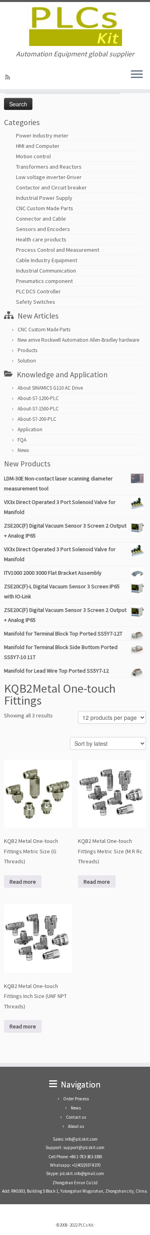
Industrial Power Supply (44, 197)
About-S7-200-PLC (37, 419)
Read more (23, 881)
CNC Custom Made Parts (44, 208)
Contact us (76, 1117)
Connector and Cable (41, 218)
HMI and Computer (38, 145)
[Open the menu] (137, 75)
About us (76, 1126)
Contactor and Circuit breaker (51, 187)
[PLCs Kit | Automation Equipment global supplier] (75, 26)
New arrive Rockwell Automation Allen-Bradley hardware (78, 340)
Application (30, 429)
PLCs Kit (86, 1225)
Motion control (33, 156)
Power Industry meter (42, 135)
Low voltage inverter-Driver (49, 177)
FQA (22, 439)
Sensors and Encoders (43, 229)
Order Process (76, 1099)
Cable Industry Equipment (46, 260)
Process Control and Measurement (57, 249)
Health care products (41, 239)
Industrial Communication (46, 270)
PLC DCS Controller (38, 291)
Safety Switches (35, 301)
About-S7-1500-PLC (38, 408)
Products (27, 350)
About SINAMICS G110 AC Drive (50, 387)
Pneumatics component (44, 281)
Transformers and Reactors (49, 166)
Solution (27, 360)
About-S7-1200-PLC (38, 398)
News (23, 450)
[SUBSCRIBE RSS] (8, 77)
